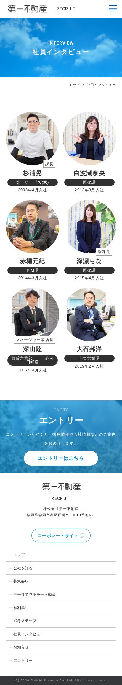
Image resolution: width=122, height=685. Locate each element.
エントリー (23, 660)
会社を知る (23, 568)
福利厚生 (21, 607)
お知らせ (21, 647)
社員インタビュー (28, 634)
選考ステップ (24, 620)
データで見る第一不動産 (34, 594)
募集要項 (21, 581)
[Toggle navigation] (113, 9)
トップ (74, 84)
